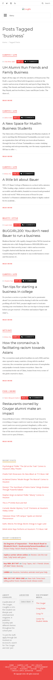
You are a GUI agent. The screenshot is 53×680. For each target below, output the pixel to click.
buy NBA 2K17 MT (11, 563)
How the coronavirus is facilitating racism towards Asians (23, 348)
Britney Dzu (7, 174)
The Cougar (40, 603)
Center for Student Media (42, 620)
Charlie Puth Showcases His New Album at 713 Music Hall (25, 474)
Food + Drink (26, 667)
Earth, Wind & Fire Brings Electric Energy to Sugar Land (24, 524)
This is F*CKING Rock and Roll (14, 503)
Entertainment (41, 667)
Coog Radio (40, 608)
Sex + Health (36, 665)
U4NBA (7, 572)
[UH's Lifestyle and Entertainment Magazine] (26, 9)
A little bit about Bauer (20, 180)
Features (24, 669)
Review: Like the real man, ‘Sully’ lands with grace (25, 556)
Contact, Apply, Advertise (22, 671)
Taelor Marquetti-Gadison (12, 398)
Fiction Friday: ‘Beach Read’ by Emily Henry (20, 548)
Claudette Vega (8, 281)
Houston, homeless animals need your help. (30, 572)
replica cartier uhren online (16, 555)
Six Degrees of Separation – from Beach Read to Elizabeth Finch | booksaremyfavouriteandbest (25, 544)
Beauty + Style (11, 667)
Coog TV (39, 613)
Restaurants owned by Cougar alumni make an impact (21, 408)
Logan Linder (8, 225)
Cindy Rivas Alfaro (9, 62)
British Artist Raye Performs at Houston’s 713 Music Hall (24, 529)
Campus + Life (22, 665)
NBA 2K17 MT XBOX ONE (14, 578)
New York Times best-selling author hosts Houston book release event (24, 579)
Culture (13, 669)
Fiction (34, 669)
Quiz (41, 669)
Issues (39, 671)
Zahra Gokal (8, 118)
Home (4, 42)
